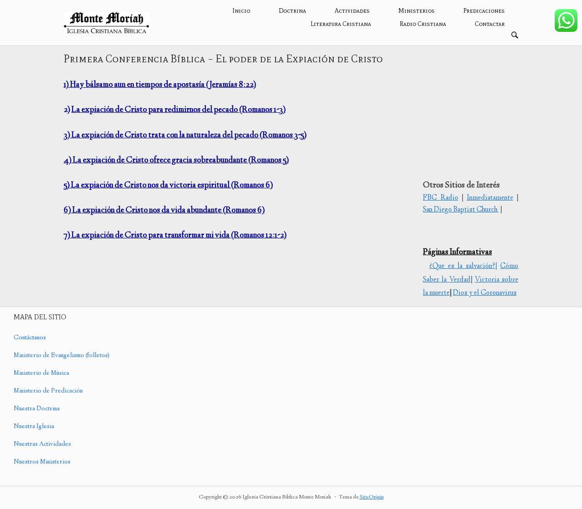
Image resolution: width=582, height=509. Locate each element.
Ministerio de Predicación (48, 391)
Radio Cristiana (423, 24)
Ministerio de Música (41, 373)
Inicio (241, 11)
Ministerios (416, 11)
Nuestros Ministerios (42, 462)
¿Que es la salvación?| (463, 266)
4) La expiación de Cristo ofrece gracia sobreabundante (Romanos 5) (176, 160)
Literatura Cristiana (341, 24)
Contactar (490, 24)
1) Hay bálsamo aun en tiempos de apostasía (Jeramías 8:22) (160, 85)
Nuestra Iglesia (34, 426)
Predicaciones (484, 11)
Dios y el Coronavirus (485, 293)
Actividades (352, 11)
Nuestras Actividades (42, 444)
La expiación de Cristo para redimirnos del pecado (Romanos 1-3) (178, 110)
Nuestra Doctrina (37, 408)
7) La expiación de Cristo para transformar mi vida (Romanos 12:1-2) (175, 236)
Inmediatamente (490, 198)
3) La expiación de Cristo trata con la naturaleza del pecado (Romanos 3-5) (185, 135)
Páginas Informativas (457, 252)
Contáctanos (30, 338)
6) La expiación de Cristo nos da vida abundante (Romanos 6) (164, 211)
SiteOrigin (372, 497)
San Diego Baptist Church (461, 210)
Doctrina (292, 11)
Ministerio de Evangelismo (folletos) (62, 355)
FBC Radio (440, 198)
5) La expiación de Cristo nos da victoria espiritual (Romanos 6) (168, 186)
